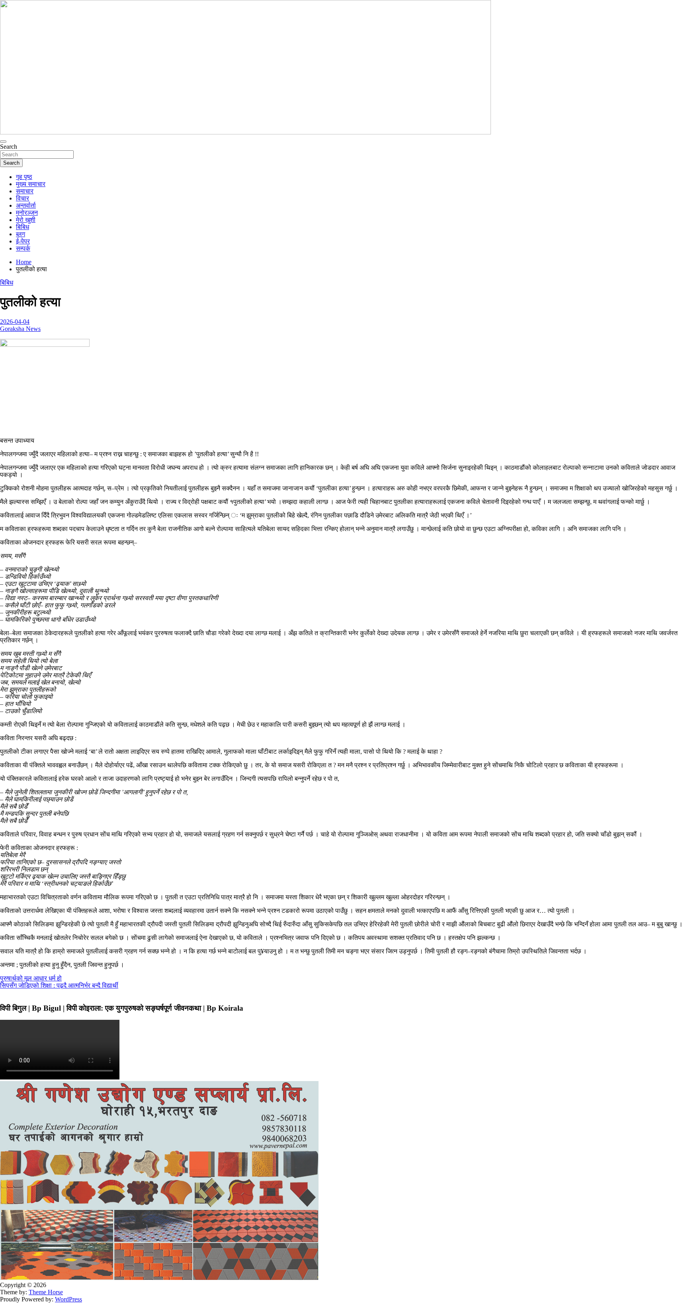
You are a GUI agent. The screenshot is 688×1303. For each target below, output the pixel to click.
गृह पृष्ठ (24, 176)
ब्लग (20, 234)
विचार (22, 198)
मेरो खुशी (25, 219)
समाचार (24, 191)
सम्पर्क (23, 248)
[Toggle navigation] (3, 141)
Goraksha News (20, 328)
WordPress (68, 1299)
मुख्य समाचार (30, 184)
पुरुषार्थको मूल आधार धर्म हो (31, 978)
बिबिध (22, 227)
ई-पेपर (23, 241)
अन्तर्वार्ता (26, 205)
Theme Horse (46, 1292)
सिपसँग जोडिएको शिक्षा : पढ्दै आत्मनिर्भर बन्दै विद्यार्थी (59, 985)
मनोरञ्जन (27, 212)
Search (8, 146)
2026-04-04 (14, 321)
